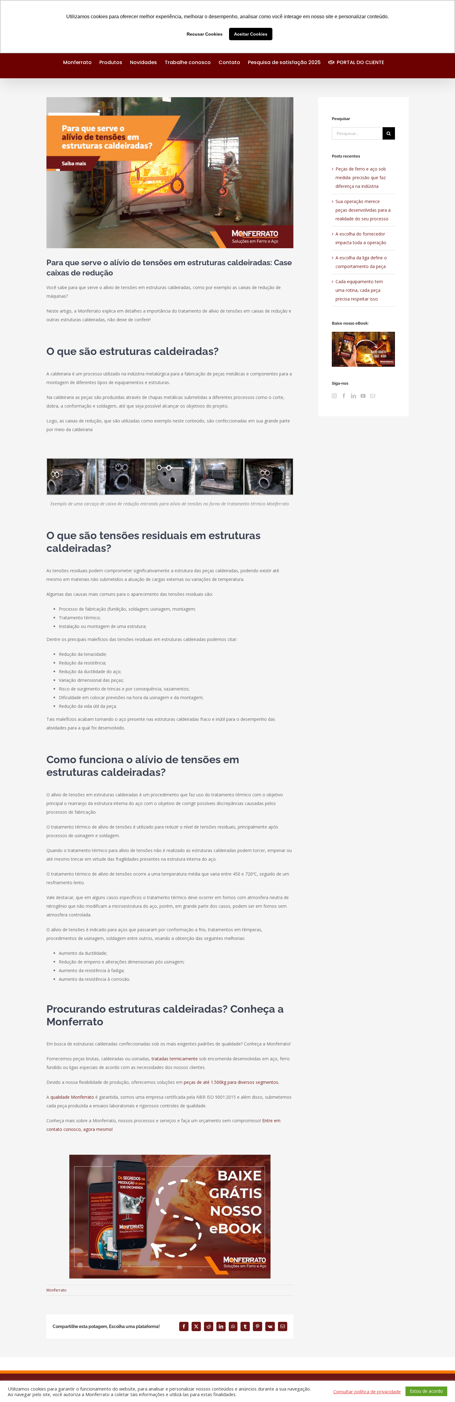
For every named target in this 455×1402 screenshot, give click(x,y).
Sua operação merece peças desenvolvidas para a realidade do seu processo (363, 210)
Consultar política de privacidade (367, 1391)
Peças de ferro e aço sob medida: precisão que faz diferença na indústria (361, 177)
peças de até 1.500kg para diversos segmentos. (231, 1082)
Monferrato (56, 1290)
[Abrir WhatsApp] (439, 1386)
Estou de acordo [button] (426, 1391)
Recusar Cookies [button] (205, 34)
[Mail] (372, 395)
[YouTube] (363, 395)
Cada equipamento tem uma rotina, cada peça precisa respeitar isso (359, 290)
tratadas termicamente (175, 1059)
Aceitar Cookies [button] (250, 34)
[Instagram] (334, 395)
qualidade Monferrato (72, 1097)
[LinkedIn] (353, 395)
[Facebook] (343, 395)
